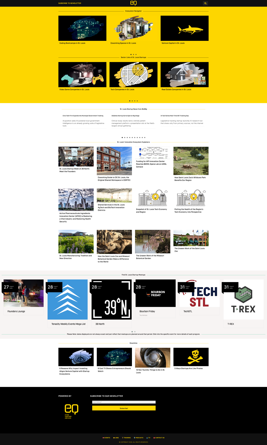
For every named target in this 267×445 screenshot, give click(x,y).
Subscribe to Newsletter (69, 3)
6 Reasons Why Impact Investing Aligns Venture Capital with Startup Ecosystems (74, 371)
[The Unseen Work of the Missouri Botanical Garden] (152, 241)
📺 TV (148, 437)
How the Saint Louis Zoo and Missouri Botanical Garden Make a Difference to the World (114, 259)
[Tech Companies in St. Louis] (133, 74)
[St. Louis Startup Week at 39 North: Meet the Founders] (76, 157)
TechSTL (188, 311)
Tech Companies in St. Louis (122, 89)
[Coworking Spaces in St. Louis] (133, 28)
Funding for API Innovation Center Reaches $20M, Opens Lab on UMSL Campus (151, 164)
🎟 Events (106, 437)
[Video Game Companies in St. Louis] (82, 74)
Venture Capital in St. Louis (173, 43)
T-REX (231, 324)
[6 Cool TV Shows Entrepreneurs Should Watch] (114, 357)
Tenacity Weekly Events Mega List (68, 324)
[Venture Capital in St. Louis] (185, 28)
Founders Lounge (16, 311)
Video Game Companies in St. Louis (74, 89)
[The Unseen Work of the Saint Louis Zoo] (191, 238)
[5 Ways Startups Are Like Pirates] (191, 357)
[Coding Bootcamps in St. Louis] (82, 28)
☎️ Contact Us (158, 437)
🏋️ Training (126, 437)
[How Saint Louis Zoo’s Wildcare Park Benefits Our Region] (191, 161)
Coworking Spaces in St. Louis (123, 43)
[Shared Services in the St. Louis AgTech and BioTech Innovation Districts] (114, 196)
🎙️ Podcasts (138, 437)
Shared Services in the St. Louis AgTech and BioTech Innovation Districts (111, 208)
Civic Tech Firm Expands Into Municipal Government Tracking (83, 116)
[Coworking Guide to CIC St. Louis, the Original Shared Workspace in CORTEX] (114, 161)
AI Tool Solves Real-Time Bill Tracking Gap (175, 116)
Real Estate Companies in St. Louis (176, 89)
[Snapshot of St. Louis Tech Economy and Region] (152, 198)
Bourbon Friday (147, 311)
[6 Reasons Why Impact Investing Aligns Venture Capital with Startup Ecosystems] (76, 357)
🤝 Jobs (116, 437)
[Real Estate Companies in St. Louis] (185, 74)
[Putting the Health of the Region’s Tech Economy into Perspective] (191, 198)
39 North (100, 324)
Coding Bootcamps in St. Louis (72, 43)
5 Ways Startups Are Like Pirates (188, 368)
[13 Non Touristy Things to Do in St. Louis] (152, 358)
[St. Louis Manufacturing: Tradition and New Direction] (76, 241)
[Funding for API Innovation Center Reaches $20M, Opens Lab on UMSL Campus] (152, 153)
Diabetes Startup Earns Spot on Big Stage (125, 116)
